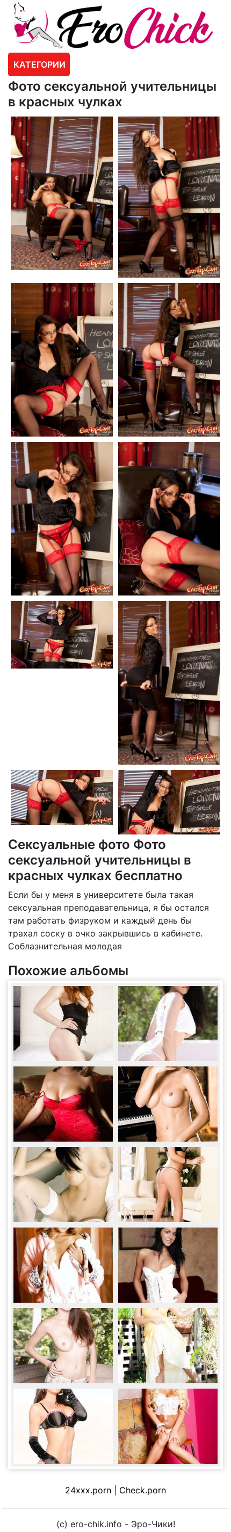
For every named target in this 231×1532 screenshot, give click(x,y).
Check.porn (142, 1490)
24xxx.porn (88, 1490)
